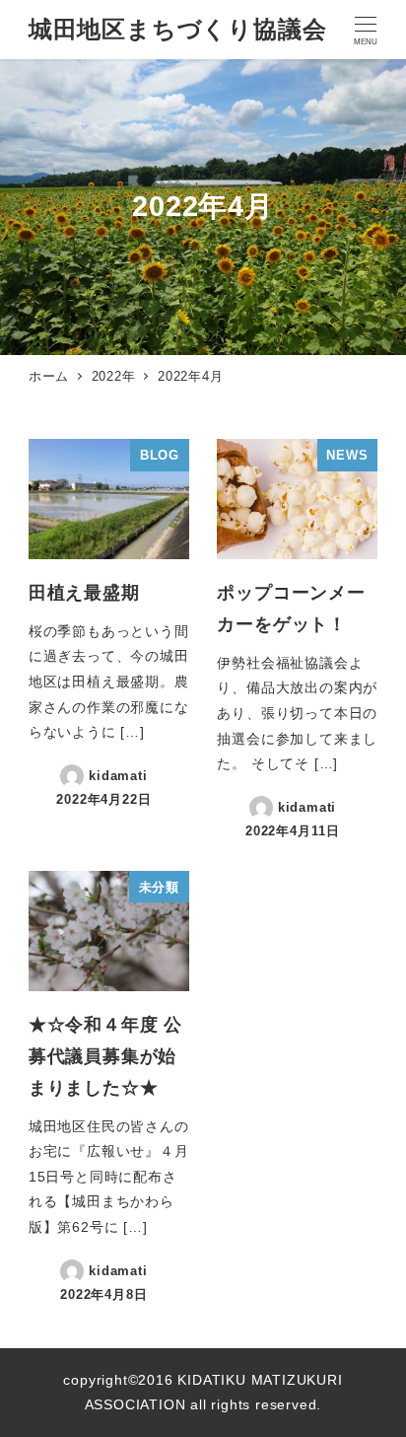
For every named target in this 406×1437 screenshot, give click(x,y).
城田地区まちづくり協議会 (178, 29)
